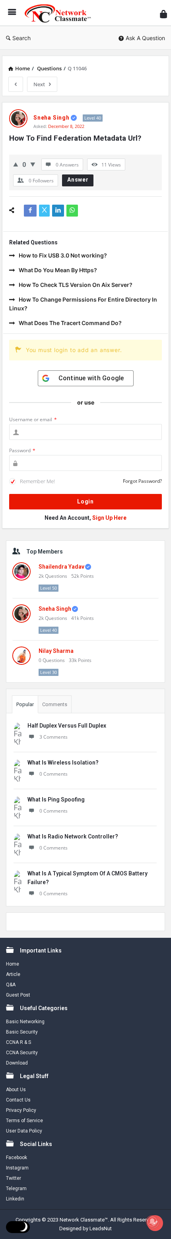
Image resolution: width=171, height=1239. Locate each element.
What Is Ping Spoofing (56, 799)
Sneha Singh (55, 609)
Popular (25, 704)
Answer (78, 179)
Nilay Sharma (56, 651)
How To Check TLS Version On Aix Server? (75, 284)
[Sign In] (163, 14)
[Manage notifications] (152, 1221)
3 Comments (53, 737)
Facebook (16, 1157)
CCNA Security (22, 1052)
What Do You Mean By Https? (58, 270)
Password (22, 450)
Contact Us (18, 1100)
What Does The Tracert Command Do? (70, 322)
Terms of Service (24, 1120)
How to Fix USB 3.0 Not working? (63, 255)
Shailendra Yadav (61, 566)
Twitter (13, 1178)
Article (13, 974)
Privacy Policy (21, 1110)
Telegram (16, 1188)
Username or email (33, 419)
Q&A (11, 984)
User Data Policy (24, 1131)
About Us (16, 1089)
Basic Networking (25, 1021)
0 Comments (53, 774)
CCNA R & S (18, 1042)
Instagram (17, 1168)
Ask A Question (145, 38)
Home (12, 964)
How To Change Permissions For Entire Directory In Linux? (83, 304)
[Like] (15, 164)
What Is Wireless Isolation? (63, 762)
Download (17, 1063)
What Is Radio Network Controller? (72, 836)
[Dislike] (32, 164)
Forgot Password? (142, 481)
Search (21, 38)
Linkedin (15, 1199)
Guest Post (18, 995)
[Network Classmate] (60, 13)
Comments (54, 704)
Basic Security (22, 1032)
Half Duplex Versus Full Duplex (66, 725)
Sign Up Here (109, 518)
